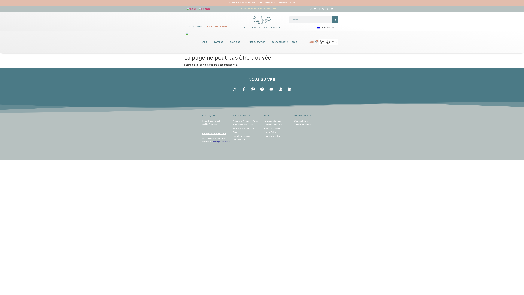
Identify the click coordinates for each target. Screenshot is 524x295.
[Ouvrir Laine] (209, 42)
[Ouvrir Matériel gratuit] (266, 42)
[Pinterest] (327, 8)
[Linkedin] (332, 8)
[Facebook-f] (244, 89)
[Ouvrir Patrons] (225, 42)
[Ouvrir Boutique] (241, 42)
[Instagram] (310, 8)
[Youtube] (271, 89)
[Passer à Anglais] (191, 9)
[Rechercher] (335, 19)
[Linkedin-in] (289, 89)
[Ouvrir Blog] (299, 42)
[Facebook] (315, 8)
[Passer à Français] (204, 9)
